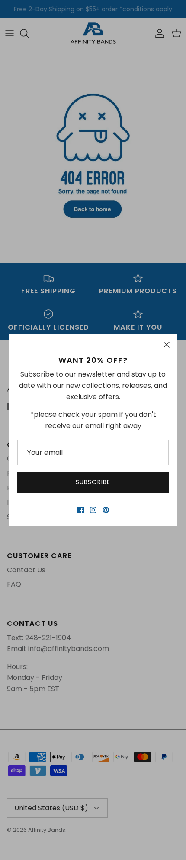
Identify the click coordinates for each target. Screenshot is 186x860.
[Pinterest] (106, 510)
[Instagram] (93, 510)
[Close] (166, 344)
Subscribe (93, 482)
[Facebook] (80, 510)
